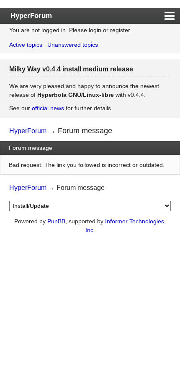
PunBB (56, 221)
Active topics (25, 44)
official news (48, 108)
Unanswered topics (72, 44)
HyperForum (31, 15)
